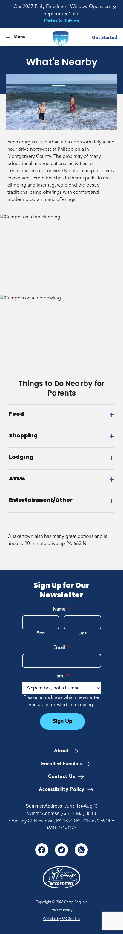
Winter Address (43, 813)
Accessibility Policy (61, 789)
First (40, 633)
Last (83, 633)
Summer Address (44, 806)
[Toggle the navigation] (8, 38)
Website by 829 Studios (61, 919)
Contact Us (61, 776)
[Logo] (61, 38)
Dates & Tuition (61, 21)
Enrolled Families (61, 764)
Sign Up (62, 721)
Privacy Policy (62, 910)
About (61, 751)
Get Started (104, 38)
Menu (19, 37)
